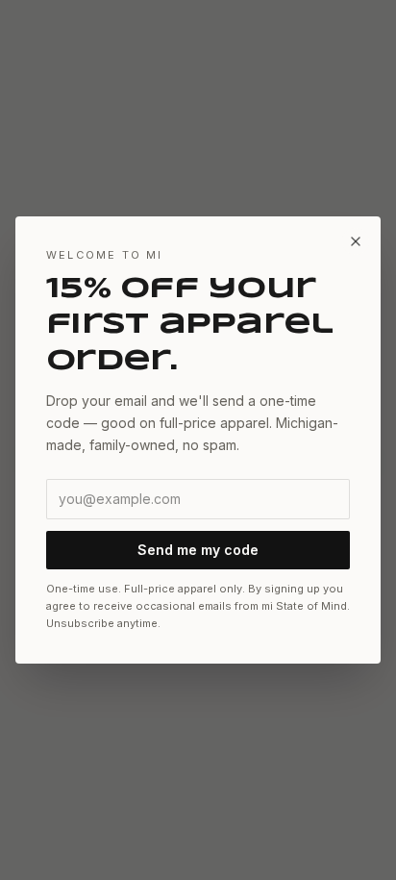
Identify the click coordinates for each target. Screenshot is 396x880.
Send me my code (198, 549)
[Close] (355, 241)
